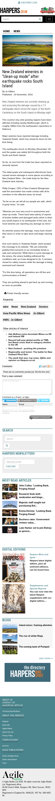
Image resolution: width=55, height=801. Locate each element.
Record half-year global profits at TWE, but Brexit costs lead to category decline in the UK (29, 342)
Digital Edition (7, 728)
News (17, 31)
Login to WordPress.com (27, 400)
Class (4, 763)
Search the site (7, 732)
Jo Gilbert (38, 313)
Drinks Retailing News (10, 756)
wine (5, 306)
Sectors (43, 306)
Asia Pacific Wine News (16, 313)
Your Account (10, 740)
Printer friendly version (17, 293)
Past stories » (46, 658)
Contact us (8, 703)
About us (7, 700)
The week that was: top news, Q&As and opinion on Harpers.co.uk (29, 359)
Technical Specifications (11, 711)
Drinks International (9, 759)
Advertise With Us (12, 705)
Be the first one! (42, 372)
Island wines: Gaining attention (35, 625)
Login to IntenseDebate (9, 400)
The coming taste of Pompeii (34, 646)
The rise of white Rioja (31, 636)
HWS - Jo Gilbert (12, 320)
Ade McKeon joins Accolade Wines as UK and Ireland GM (29, 335)
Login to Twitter (43, 400)
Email (21, 404)
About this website (13, 715)
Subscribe (11, 466)
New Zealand (28, 306)
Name (4, 404)
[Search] (40, 19)
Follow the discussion (50, 366)
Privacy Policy (7, 735)
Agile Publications (12, 750)
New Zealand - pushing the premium (27, 348)
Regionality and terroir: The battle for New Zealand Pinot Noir (30, 353)
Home (6, 31)
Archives (5, 746)
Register (5, 721)
